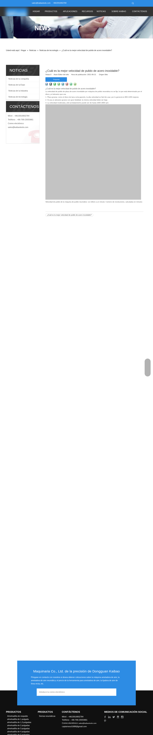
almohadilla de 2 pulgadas (18, 725)
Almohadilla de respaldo (17, 716)
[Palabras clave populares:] (133, 3)
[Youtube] (118, 717)
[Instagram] (122, 717)
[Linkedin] (109, 717)
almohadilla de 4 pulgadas (18, 732)
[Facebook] (105, 717)
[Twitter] (114, 717)
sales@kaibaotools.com (41, 3)
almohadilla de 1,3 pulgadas (19, 722)
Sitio (106, 74)
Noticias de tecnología (17, 97)
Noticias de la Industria (18, 91)
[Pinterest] (105, 721)
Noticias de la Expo (16, 85)
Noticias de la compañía (18, 79)
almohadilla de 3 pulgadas (18, 728)
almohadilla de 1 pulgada (18, 719)
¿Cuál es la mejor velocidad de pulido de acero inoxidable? (69, 215)
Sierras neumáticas (47, 716)
